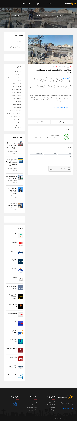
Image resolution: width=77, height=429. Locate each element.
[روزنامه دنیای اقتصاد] (20, 253)
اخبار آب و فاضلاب (16, 89)
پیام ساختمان (14, 242)
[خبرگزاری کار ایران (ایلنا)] (20, 341)
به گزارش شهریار (67, 78)
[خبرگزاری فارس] (20, 270)
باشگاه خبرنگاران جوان (11, 348)
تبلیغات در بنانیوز (33, 410)
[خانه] (20, 235)
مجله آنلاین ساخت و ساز (12, 305)
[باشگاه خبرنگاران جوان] (20, 350)
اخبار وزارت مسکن (17, 122)
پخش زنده (52, 407)
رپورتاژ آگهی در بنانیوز (32, 407)
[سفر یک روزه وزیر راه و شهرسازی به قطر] (20, 178)
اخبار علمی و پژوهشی (16, 116)
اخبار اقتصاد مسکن (16, 92)
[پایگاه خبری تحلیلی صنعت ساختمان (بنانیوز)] (20, 297)
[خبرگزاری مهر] (20, 324)
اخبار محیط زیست (16, 95)
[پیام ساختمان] (20, 244)
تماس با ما (34, 405)
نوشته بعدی (40, 122)
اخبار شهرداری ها (17, 75)
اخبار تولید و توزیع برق (15, 84)
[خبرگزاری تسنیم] (20, 359)
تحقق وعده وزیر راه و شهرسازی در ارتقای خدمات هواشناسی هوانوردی (12, 190)
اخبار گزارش (18, 101)
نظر (54, 67)
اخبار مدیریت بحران (16, 86)
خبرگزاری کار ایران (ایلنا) (13, 340)
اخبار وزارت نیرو (17, 119)
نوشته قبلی (61, 122)
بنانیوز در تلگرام (66, 409)
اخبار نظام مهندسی (16, 104)
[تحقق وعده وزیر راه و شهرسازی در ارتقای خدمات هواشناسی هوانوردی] (20, 190)
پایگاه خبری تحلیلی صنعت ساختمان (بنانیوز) (12, 296)
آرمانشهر (15, 277)
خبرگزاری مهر (14, 322)
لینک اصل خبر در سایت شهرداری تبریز (61, 107)
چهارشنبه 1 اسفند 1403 (64, 67)
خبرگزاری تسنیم (13, 357)
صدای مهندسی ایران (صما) (12, 314)
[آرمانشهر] (20, 279)
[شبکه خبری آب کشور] (20, 376)
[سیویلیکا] (15, 404)
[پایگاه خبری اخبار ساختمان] (20, 332)
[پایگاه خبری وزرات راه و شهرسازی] (20, 288)
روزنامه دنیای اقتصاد (12, 251)
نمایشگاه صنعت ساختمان (48, 410)
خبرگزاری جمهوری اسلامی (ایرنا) (13, 367)
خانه (41, 20)
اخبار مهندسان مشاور (16, 72)
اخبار (37, 20)
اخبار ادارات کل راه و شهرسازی (14, 113)
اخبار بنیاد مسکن (17, 107)
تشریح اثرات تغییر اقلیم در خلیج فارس (12, 204)
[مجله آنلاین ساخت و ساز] (20, 306)
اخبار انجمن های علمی (15, 110)
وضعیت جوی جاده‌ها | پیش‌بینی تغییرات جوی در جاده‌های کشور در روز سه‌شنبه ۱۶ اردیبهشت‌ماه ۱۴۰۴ (11, 162)
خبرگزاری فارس (13, 269)
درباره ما (35, 402)
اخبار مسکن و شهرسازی (15, 81)
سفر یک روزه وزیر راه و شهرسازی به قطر (11, 177)
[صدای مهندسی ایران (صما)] (20, 315)
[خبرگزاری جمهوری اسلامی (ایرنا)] (20, 367)
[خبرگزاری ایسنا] (20, 261)
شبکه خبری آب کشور (12, 375)
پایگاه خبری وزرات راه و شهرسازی (11, 287)
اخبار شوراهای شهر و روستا (14, 78)
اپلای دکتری (52, 402)
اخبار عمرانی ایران (50, 405)
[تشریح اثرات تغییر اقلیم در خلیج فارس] (20, 205)
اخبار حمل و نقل (17, 98)
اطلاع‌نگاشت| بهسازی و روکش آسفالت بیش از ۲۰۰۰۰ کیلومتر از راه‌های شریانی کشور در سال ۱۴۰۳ (11, 145)
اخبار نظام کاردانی (17, 128)
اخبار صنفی (18, 125)
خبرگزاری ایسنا (13, 260)
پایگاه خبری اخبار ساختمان (13, 331)
